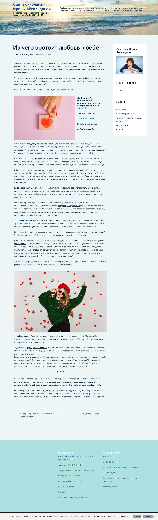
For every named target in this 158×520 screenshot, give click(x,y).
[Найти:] (129, 90)
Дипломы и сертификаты (133, 11)
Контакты (106, 11)
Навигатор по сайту (67, 11)
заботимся (19, 339)
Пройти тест (122, 125)
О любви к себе (110, 486)
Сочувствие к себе (90, 414)
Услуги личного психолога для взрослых (126, 8)
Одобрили (83, 363)
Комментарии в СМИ (125, 114)
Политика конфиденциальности (72, 497)
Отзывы (116, 11)
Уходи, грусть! (110, 473)
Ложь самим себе (111, 462)
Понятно (137, 516)
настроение (61, 385)
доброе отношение (79, 223)
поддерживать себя (31, 264)
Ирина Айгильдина (24, 55)
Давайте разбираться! (62, 89)
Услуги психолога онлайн (96, 8)
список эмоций (21, 173)
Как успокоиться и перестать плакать (120, 467)
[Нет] (155, 516)
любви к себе (25, 63)
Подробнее (148, 516)
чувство (63, 150)
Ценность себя (87, 118)
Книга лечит (121, 109)
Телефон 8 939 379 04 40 (69, 465)
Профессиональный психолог (71, 8)
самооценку (70, 202)
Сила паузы (108, 456)
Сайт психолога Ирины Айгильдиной (32, 6)
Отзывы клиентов (66, 486)
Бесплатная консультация (89, 11)
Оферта (61, 492)
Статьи (50, 55)
